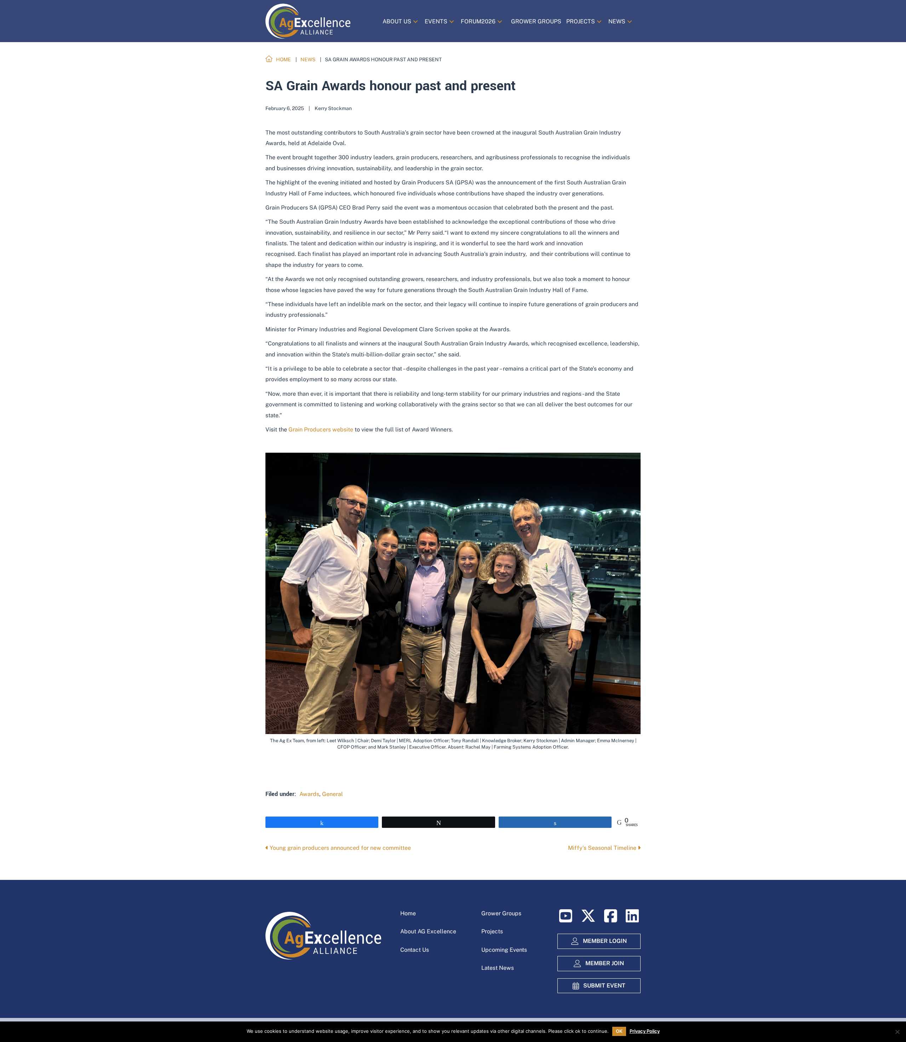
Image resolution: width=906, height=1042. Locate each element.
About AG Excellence (428, 931)
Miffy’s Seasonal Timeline (603, 848)
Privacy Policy (645, 1031)
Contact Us (414, 949)
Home (408, 913)
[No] (897, 1031)
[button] (415, 21)
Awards (309, 794)
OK (619, 1031)
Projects (492, 931)
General (332, 794)
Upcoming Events (504, 949)
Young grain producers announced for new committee (339, 848)
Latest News (497, 967)
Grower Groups (501, 913)
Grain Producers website (320, 429)
